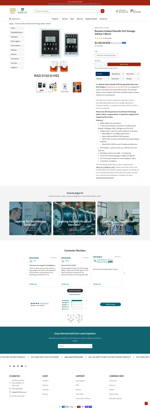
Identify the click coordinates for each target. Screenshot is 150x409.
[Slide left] (34, 87)
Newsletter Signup (115, 398)
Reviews (129, 79)
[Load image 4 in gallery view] (76, 87)
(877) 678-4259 (17, 388)
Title (96, 51)
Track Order (80, 394)
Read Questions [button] (75, 294)
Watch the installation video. (105, 167)
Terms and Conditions (83, 398)
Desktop (14, 50)
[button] (135, 11)
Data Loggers (15, 41)
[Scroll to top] (146, 403)
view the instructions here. (105, 178)
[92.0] (70, 317)
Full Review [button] (33, 284)
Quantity (98, 61)
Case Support (80, 381)
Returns (78, 389)
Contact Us (113, 381)
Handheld (14, 37)
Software (99, 79)
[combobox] (67, 11)
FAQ (77, 385)
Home (11, 24)
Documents (130, 74)
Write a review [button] (110, 304)
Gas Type (14, 63)
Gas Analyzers (15, 45)
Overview (99, 74)
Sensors (13, 54)
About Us (112, 385)
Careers (111, 389)
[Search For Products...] (102, 11)
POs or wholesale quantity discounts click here (106, 68)
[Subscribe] (90, 346)
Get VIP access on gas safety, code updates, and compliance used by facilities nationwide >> (75, 4)
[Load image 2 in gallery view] (53, 87)
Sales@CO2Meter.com (19, 392)
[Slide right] (83, 87)
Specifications (116, 74)
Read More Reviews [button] (75, 290)
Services (45, 385)
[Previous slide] (25, 273)
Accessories (15, 59)
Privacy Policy (113, 394)
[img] (34, 258)
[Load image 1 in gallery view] (41, 87)
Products (55, 19)
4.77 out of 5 (44, 303)
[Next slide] (124, 273)
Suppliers (14, 67)
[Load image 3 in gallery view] (64, 87)
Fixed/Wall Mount (17, 32)
